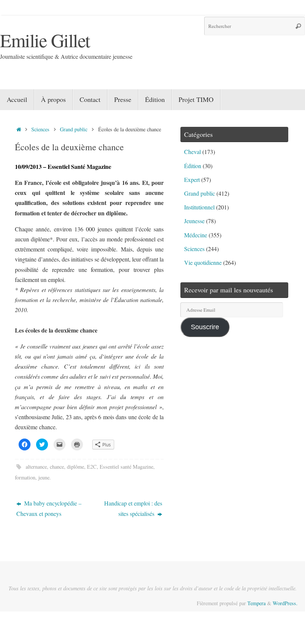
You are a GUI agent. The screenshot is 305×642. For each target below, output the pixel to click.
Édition (192, 166)
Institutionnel (199, 207)
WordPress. (285, 603)
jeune (43, 477)
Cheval (192, 151)
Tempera (256, 603)
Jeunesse (194, 221)
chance (57, 466)
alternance (36, 466)
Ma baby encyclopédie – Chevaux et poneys (48, 508)
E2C (92, 466)
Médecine (195, 235)
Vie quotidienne (203, 262)
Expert (192, 179)
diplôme (75, 466)
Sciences (40, 129)
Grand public (73, 129)
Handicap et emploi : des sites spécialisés (133, 508)
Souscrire (205, 327)
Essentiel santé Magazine (126, 466)
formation (25, 477)
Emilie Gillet (45, 40)
